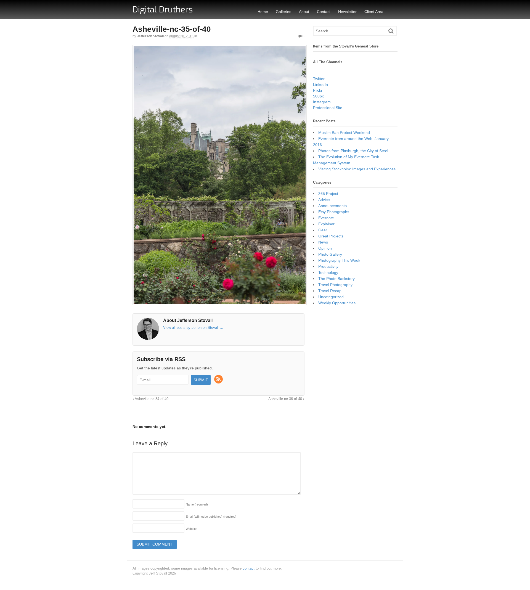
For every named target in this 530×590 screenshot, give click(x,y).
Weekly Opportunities (337, 303)
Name (197, 504)
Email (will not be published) (211, 516)
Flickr (317, 90)
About (304, 11)
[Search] (391, 31)
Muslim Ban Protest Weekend (344, 132)
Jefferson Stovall (150, 36)
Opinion (325, 248)
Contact (323, 11)
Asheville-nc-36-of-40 (285, 399)
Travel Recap (329, 291)
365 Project (328, 193)
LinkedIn (320, 84)
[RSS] (219, 379)
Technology (328, 272)
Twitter (319, 78)
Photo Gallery (330, 254)
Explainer (326, 224)
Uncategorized (331, 297)
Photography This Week (339, 260)
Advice (324, 199)
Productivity (328, 266)
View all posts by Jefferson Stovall (193, 328)
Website (191, 528)
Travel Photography (335, 284)
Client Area (373, 11)
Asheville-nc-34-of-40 (151, 399)
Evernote (326, 218)
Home (263, 11)
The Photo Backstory (336, 278)
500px (318, 96)
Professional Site (327, 107)
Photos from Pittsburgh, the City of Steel (353, 151)
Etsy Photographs (333, 212)
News (323, 242)
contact (249, 568)
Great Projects (330, 236)
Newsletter (347, 11)
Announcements (332, 205)
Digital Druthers (162, 9)
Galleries (283, 11)
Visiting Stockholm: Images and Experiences (357, 169)
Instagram (322, 102)
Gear (322, 230)
